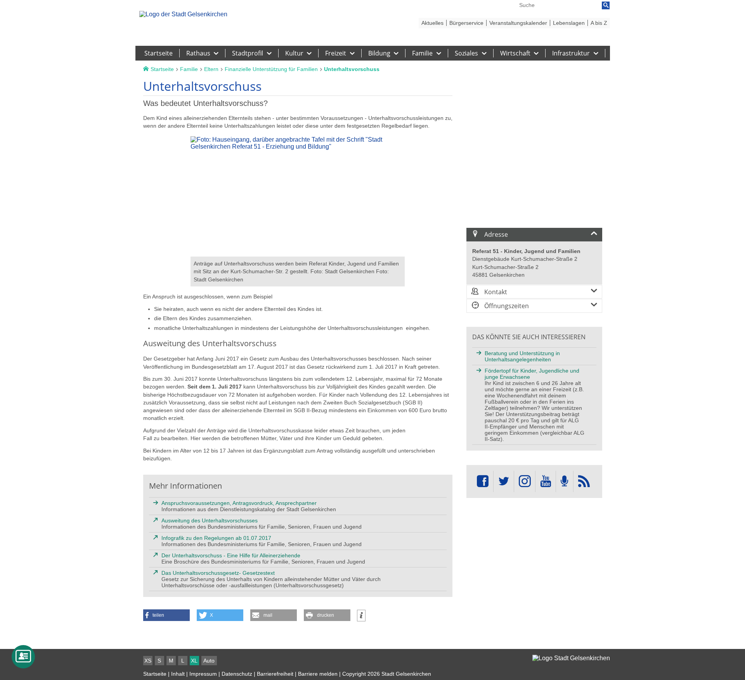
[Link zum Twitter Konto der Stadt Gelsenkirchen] (504, 481)
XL (194, 660)
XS (147, 660)
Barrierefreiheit (275, 674)
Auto (209, 660)
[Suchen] (606, 5)
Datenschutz (237, 674)
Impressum (203, 674)
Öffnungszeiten (506, 306)
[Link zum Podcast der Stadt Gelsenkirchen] (564, 481)
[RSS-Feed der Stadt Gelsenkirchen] (583, 481)
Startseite (154, 674)
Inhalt (178, 674)
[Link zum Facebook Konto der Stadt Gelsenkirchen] (482, 481)
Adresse (495, 234)
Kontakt (495, 292)
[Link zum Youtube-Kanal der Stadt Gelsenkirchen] (545, 481)
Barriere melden (318, 674)
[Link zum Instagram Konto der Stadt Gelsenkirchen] (524, 481)
